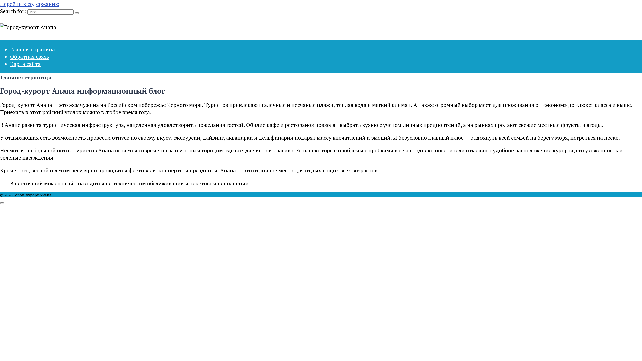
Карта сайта (25, 63)
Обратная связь (29, 56)
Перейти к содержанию (29, 3)
